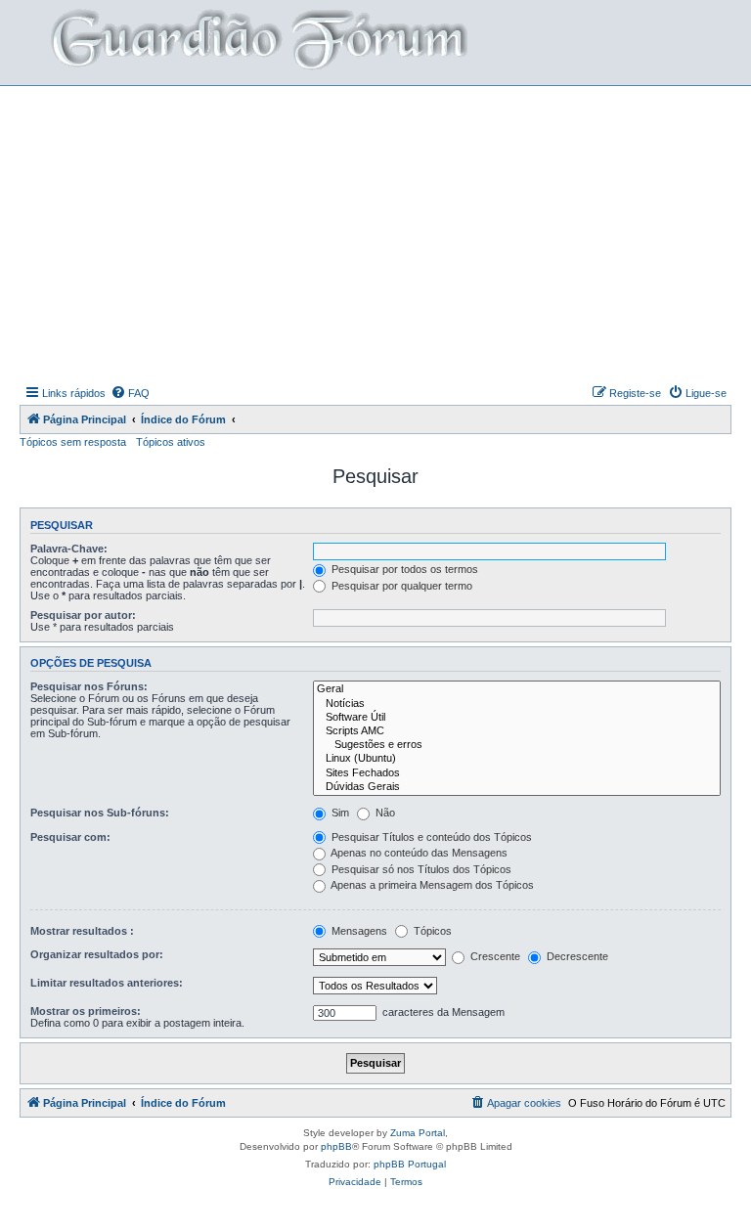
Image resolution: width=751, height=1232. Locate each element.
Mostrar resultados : (82, 931)
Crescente (493, 956)
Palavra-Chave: (69, 548)
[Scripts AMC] (517, 731)
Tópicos (431, 931)
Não (384, 812)
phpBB (336, 1146)
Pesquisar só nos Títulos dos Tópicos (420, 869)
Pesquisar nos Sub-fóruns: (99, 812)
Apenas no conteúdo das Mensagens (418, 852)
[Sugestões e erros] (517, 745)
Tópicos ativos (170, 442)
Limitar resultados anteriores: (106, 983)
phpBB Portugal (410, 1164)
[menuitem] (130, 393)
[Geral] (517, 689)
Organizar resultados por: (96, 954)
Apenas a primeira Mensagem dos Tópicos (431, 885)
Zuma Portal (417, 1132)
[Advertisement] (385, 233)
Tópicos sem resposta (73, 442)
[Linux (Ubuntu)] (517, 759)
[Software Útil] (517, 718)
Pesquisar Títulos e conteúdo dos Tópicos (430, 837)
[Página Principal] (257, 42)
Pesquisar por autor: (83, 615)
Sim (339, 812)
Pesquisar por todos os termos (403, 569)
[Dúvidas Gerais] (517, 787)
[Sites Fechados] (517, 773)
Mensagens (358, 931)
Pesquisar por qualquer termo (400, 586)
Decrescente (576, 956)
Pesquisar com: (70, 837)
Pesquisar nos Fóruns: (89, 686)
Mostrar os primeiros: (85, 1011)
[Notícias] (517, 704)
